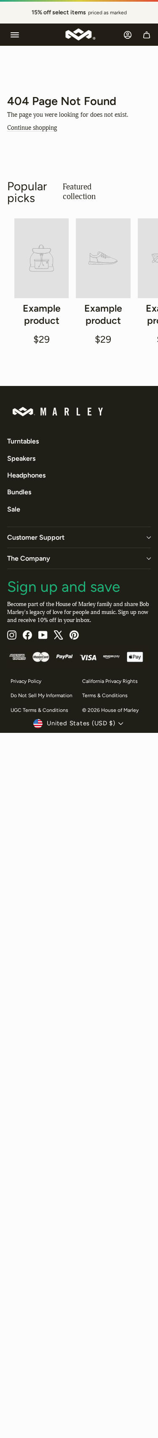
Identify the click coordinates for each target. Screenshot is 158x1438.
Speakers (21, 458)
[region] (79, 12)
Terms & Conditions (105, 695)
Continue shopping (32, 127)
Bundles (19, 492)
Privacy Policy (26, 681)
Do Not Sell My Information (41, 695)
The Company (28, 558)
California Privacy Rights (110, 681)
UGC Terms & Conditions (39, 710)
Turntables (23, 441)
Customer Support (35, 537)
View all (132, 191)
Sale (13, 509)
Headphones (26, 475)
